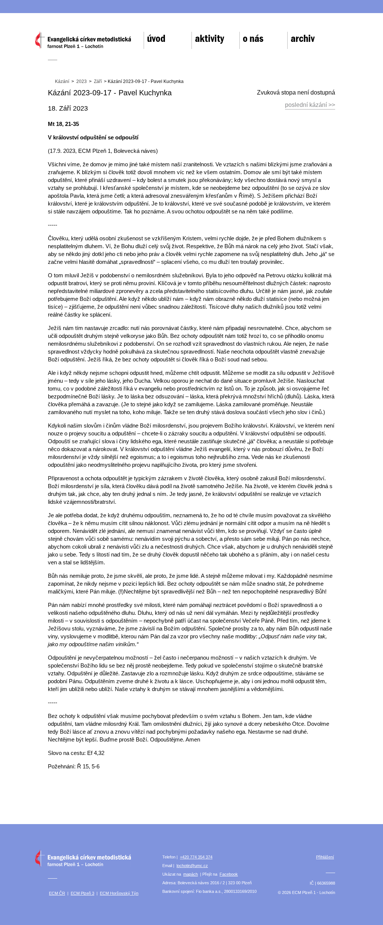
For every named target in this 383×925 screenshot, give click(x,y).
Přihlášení (325, 857)
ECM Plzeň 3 (82, 893)
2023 (81, 81)
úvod (156, 38)
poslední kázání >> (310, 105)
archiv (303, 38)
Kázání (62, 81)
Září (98, 81)
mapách (190, 874)
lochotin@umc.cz (192, 865)
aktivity (209, 38)
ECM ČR (57, 893)
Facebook (229, 874)
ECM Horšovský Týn (119, 893)
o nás (253, 38)
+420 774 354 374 (196, 857)
